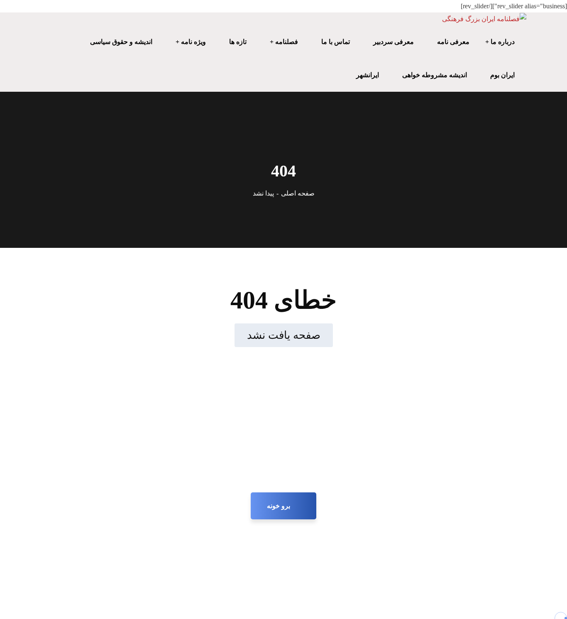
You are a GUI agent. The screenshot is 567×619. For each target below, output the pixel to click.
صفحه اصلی (298, 193)
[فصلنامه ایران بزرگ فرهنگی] (484, 18)
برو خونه (279, 505)
